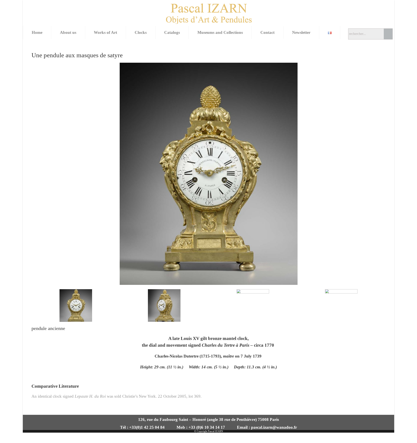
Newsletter (301, 32)
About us (68, 32)
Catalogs (172, 32)
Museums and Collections (220, 32)
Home (37, 32)
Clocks (141, 32)
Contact (267, 32)
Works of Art (105, 32)
